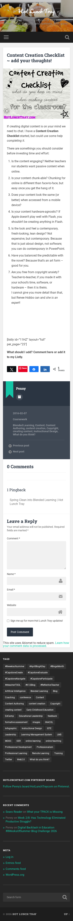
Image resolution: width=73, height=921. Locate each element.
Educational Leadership (31, 716)
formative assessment (16, 722)
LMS (59, 734)
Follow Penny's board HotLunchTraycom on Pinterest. (36, 786)
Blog (55, 691)
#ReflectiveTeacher (49, 685)
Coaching (10, 697)
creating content (23, 431)
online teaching (53, 741)
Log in (9, 857)
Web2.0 (21, 759)
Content (40, 425)
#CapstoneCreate (14, 672)
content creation (35, 428)
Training (58, 753)
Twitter (8, 759)
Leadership (10, 734)
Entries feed (13, 863)
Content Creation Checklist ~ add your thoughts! (36, 58)
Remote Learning (40, 753)
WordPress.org (15, 874)
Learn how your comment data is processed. (36, 644)
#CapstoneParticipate (41, 678)
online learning (33, 741)
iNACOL (49, 722)
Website (11, 605)
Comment (13, 538)
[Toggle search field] (67, 37)
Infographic (11, 728)
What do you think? (24, 434)
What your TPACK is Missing (45, 811)
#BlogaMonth (57, 666)
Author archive (19, 397)
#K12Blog (30, 685)
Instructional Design (46, 431)
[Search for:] (36, 897)
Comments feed (16, 869)
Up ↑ (67, 914)
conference (25, 697)
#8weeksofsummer (14, 666)
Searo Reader (14, 811)
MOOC (8, 741)
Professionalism (45, 747)
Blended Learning (23, 425)
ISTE (49, 728)
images (36, 722)
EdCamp (9, 716)
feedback (52, 716)
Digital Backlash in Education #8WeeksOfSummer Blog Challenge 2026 (31, 829)
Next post (18, 451)
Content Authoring (14, 703)
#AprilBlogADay (37, 666)
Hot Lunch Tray (36, 11)
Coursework (20, 419)
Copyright (52, 428)
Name (11, 574)
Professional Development (18, 747)
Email (11, 589)
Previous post (21, 445)
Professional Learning (16, 753)
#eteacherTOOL (12, 685)
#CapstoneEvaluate (38, 672)
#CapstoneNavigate (15, 678)
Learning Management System (36, 734)
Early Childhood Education (40, 710)
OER (18, 741)
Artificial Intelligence (15, 691)
